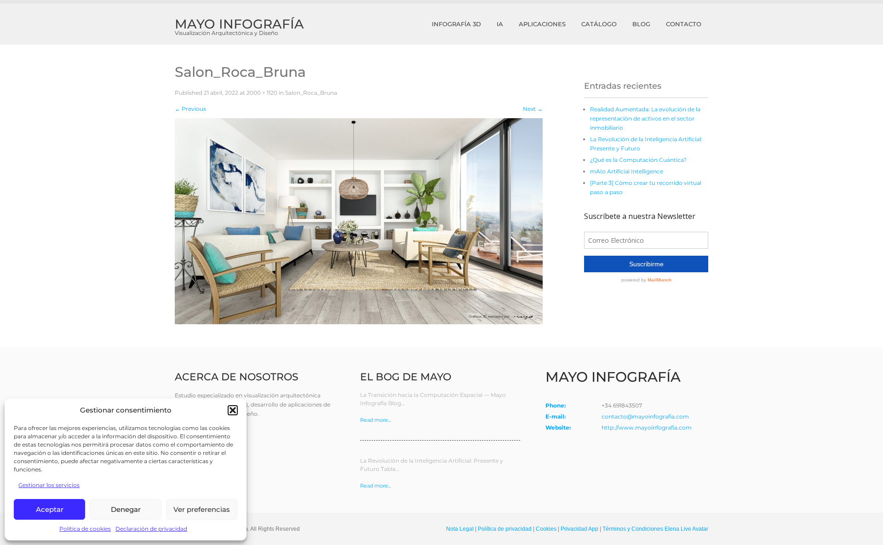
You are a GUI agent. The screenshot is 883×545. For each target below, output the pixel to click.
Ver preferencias (201, 509)
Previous (190, 108)
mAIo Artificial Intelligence (626, 171)
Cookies (546, 529)
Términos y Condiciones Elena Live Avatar (655, 529)
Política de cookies (85, 528)
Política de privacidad (505, 529)
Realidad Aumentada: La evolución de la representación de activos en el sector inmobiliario (645, 118)
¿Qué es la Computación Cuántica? (638, 159)
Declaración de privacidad (151, 528)
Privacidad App (579, 529)
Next (533, 108)
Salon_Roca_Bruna (311, 92)
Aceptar (49, 509)
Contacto (683, 24)
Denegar (126, 509)
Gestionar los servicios (49, 485)
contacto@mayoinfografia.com (645, 416)
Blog (641, 24)
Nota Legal (460, 529)
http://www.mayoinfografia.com (647, 427)
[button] (232, 410)
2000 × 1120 (262, 92)
